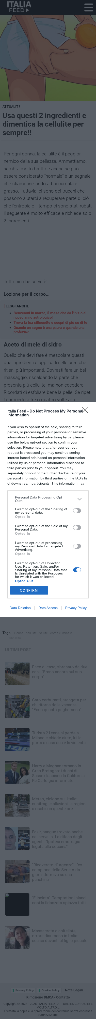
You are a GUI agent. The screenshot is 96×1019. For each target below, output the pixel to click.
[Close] (86, 411)
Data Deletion (20, 608)
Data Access (48, 608)
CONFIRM (29, 590)
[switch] (77, 510)
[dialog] (48, 509)
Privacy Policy (76, 608)
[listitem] (48, 499)
